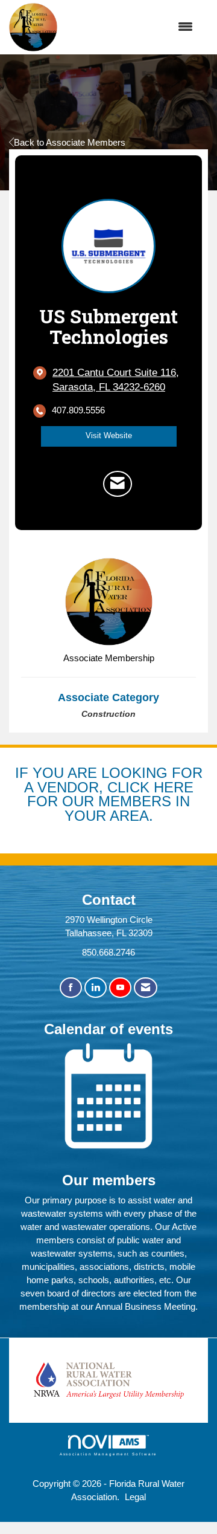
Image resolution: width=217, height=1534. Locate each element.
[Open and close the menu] (131, 27)
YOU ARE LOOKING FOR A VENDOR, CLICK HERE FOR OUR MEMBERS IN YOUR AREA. (113, 794)
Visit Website (109, 436)
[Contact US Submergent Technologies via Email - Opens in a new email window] (117, 483)
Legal (135, 1497)
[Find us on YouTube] (120, 987)
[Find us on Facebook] (71, 987)
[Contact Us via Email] (145, 987)
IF (24, 773)
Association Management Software (109, 1454)
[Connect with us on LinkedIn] (95, 987)
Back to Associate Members (69, 142)
